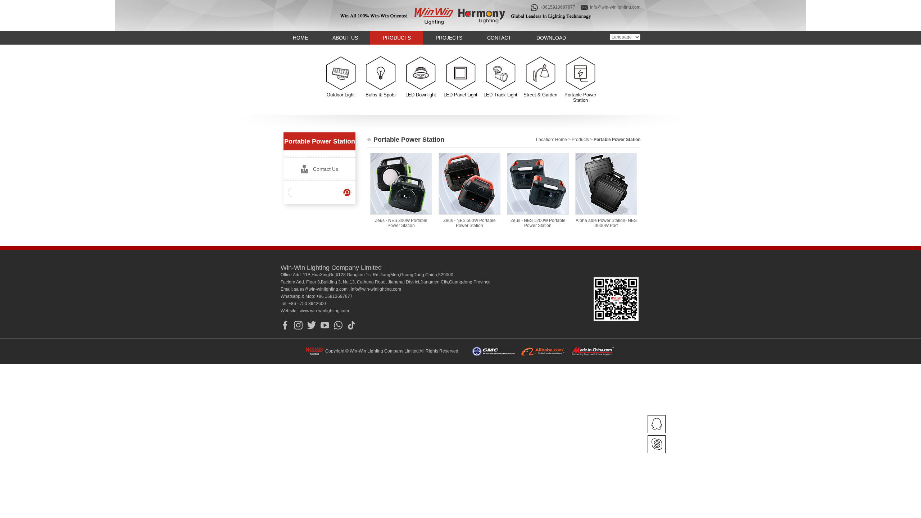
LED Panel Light (460, 94)
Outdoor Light (341, 94)
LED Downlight (420, 94)
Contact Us (325, 169)
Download (551, 38)
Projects (449, 38)
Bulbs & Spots (381, 94)
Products (397, 38)
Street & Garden (540, 94)
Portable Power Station (580, 97)
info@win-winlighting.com (614, 7)
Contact (499, 38)
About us (345, 38)
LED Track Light (500, 94)
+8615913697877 (557, 7)
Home (300, 38)
